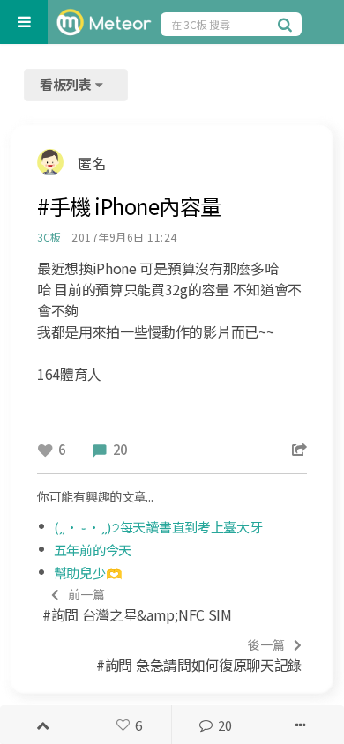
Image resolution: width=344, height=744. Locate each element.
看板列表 (67, 84)
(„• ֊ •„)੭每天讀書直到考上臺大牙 (158, 526)
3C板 (48, 236)
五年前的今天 (92, 549)
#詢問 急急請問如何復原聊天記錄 (199, 655)
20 (224, 725)
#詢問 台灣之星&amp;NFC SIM (137, 605)
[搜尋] (287, 24)
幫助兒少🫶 (88, 572)
